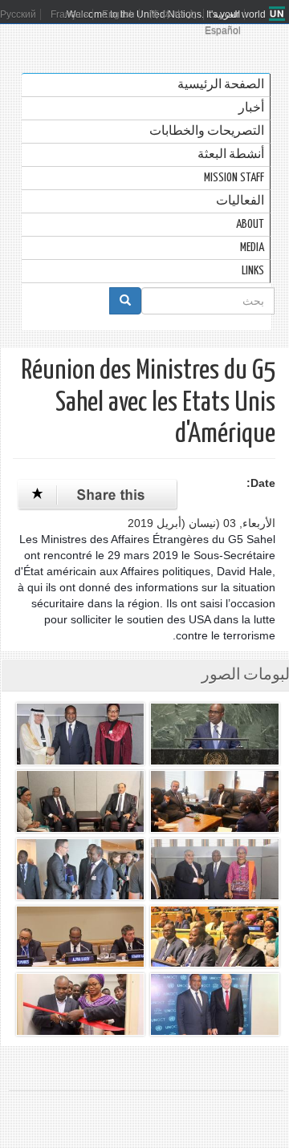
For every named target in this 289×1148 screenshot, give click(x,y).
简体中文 (174, 14)
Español (223, 30)
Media (252, 247)
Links (253, 271)
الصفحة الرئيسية (220, 85)
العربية (227, 14)
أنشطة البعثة (230, 154)
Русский (18, 14)
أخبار (251, 108)
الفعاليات (240, 201)
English (118, 14)
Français (69, 14)
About (250, 224)
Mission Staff (234, 178)
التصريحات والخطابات (206, 131)
